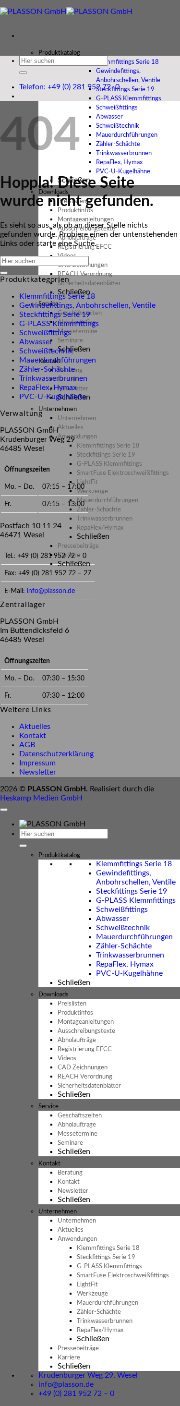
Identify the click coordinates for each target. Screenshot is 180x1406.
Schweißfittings (45, 333)
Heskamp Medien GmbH (41, 798)
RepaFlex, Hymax (48, 387)
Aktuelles (34, 726)
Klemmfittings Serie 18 (57, 296)
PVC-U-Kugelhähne (123, 172)
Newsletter (37, 772)
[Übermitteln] (23, 72)
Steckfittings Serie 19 (54, 314)
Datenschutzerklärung (56, 754)
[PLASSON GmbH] (66, 11)
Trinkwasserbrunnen (53, 378)
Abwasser (35, 342)
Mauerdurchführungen (57, 360)
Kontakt (32, 735)
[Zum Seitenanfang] (4, 809)
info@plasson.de (51, 590)
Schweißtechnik (46, 351)
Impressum (37, 763)
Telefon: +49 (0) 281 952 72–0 (69, 87)
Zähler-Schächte (47, 369)
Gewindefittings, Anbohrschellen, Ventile (128, 76)
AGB (27, 745)
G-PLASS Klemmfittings (59, 323)
